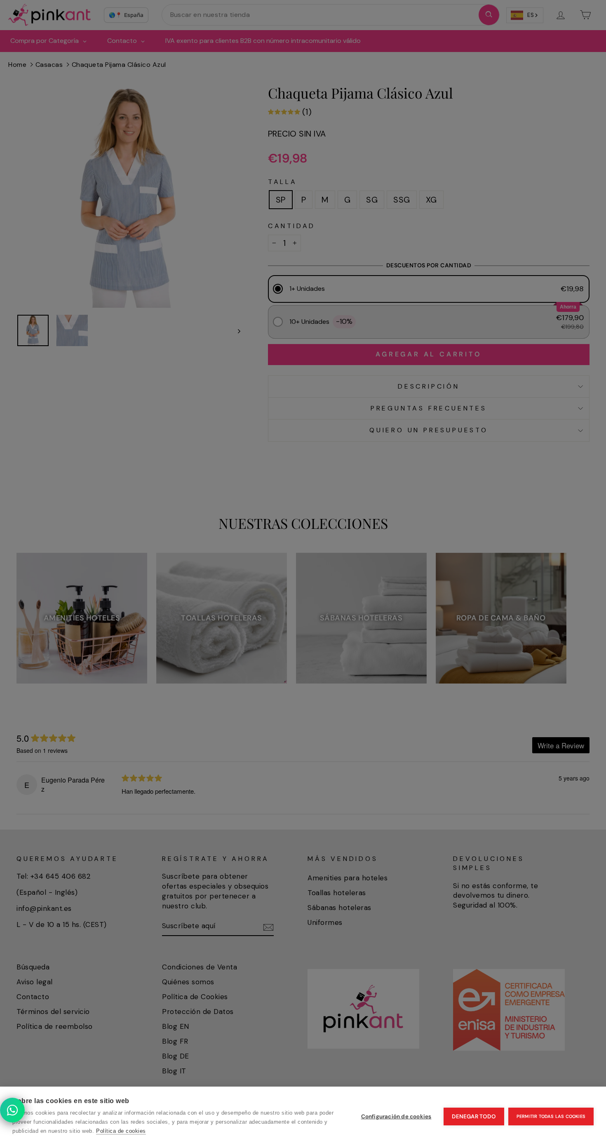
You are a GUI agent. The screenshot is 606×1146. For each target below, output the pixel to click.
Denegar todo (474, 1116)
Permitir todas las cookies (551, 1116)
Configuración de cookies (396, 1116)
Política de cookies (121, 1131)
